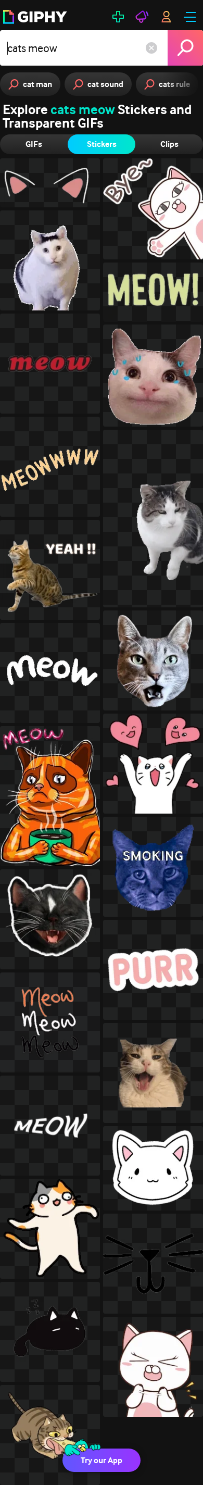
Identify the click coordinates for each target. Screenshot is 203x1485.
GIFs (34, 144)
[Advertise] (142, 16)
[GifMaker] (118, 16)
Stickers (102, 144)
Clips (169, 144)
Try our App (101, 1460)
